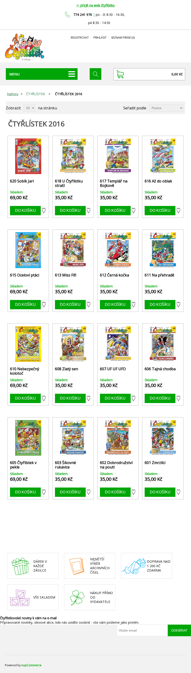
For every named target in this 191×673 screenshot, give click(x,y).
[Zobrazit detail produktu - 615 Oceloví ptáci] (28, 250)
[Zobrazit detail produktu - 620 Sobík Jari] (28, 156)
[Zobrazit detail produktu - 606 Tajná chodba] (163, 344)
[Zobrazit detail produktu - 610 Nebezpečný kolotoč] (28, 344)
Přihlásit (99, 38)
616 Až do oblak (158, 181)
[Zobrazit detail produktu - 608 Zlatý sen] (73, 344)
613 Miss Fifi (65, 275)
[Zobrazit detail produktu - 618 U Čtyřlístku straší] (73, 156)
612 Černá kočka (114, 275)
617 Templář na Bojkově (113, 183)
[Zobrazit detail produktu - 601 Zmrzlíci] (163, 438)
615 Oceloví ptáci (24, 275)
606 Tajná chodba (160, 369)
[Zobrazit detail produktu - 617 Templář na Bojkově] (118, 156)
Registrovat (80, 38)
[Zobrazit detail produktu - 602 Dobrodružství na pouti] (118, 438)
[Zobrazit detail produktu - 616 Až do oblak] (163, 156)
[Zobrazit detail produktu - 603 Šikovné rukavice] (73, 438)
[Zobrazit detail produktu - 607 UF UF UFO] (118, 344)
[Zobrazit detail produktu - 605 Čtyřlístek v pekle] (28, 438)
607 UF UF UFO (113, 369)
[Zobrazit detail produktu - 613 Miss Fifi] (73, 250)
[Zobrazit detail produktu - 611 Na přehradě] (163, 250)
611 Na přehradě (159, 275)
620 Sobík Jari (22, 181)
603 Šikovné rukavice (65, 465)
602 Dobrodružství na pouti (116, 465)
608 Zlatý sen (66, 369)
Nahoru (12, 94)
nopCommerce (31, 665)
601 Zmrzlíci (155, 463)
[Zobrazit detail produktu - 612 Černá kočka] (118, 250)
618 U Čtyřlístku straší (69, 183)
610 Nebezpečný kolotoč (24, 371)
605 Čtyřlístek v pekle (23, 465)
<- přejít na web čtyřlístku (95, 5)
